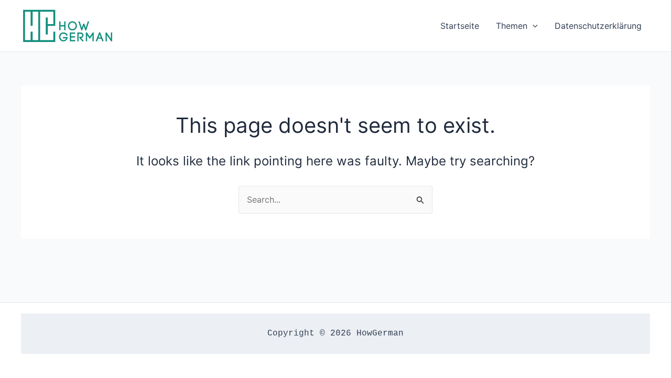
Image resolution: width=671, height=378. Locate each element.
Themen (511, 25)
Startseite (459, 25)
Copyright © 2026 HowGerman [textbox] (335, 333)
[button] (532, 26)
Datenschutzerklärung (598, 25)
